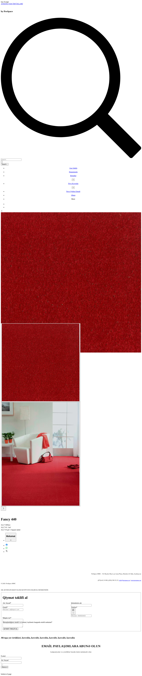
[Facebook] (6, 204)
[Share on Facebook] (6, 545)
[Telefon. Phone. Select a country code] (73, 611)
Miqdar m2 (7, 618)
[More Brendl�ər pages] (73, 180)
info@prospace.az (124, 580)
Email (5, 607)
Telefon (74, 607)
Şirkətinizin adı (76, 603)
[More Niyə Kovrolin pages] (73, 187)
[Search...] (2, 162)
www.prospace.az (136, 580)
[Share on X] (6, 552)
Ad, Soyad (7, 603)
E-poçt (3, 656)
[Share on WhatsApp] (6, 548)
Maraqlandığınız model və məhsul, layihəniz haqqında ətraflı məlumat (27, 622)
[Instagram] (6, 207)
